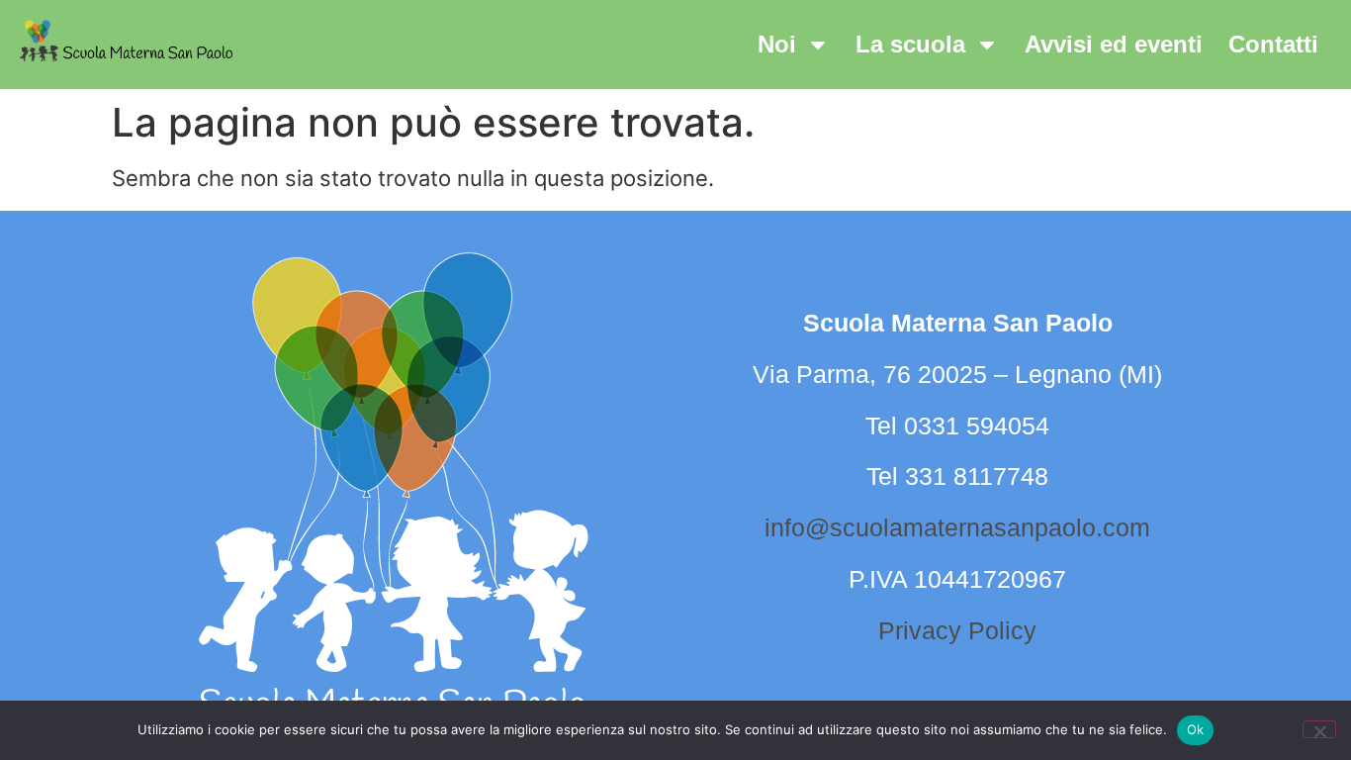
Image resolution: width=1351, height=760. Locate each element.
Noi (777, 44)
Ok (1196, 729)
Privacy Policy (957, 630)
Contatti (1273, 44)
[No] (1319, 729)
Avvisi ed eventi (1114, 44)
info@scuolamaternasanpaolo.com (957, 527)
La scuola (910, 44)
